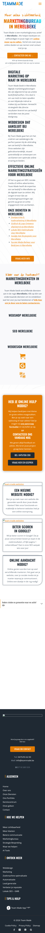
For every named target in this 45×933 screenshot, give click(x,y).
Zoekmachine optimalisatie (15, 875)
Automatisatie (9, 879)
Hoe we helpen (15, 817)
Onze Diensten (9, 794)
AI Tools (6, 850)
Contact (6, 809)
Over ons (7, 790)
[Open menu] (40, 3)
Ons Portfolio (9, 798)
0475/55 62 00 (24, 757)
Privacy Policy (25, 925)
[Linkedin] (25, 930)
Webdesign (8, 868)
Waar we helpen (10, 846)
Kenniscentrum (9, 802)
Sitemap (36, 925)
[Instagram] (20, 930)
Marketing (7, 871)
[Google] (31, 930)
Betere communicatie (12, 835)
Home (5, 786)
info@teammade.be (25, 760)
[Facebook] (14, 930)
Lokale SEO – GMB (11, 891)
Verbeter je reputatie (12, 887)
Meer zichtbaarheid (11, 827)
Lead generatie (9, 883)
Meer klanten (9, 831)
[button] (22, 749)
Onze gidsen (8, 806)
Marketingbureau (10, 838)
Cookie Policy (10, 925)
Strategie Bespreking (12, 842)
